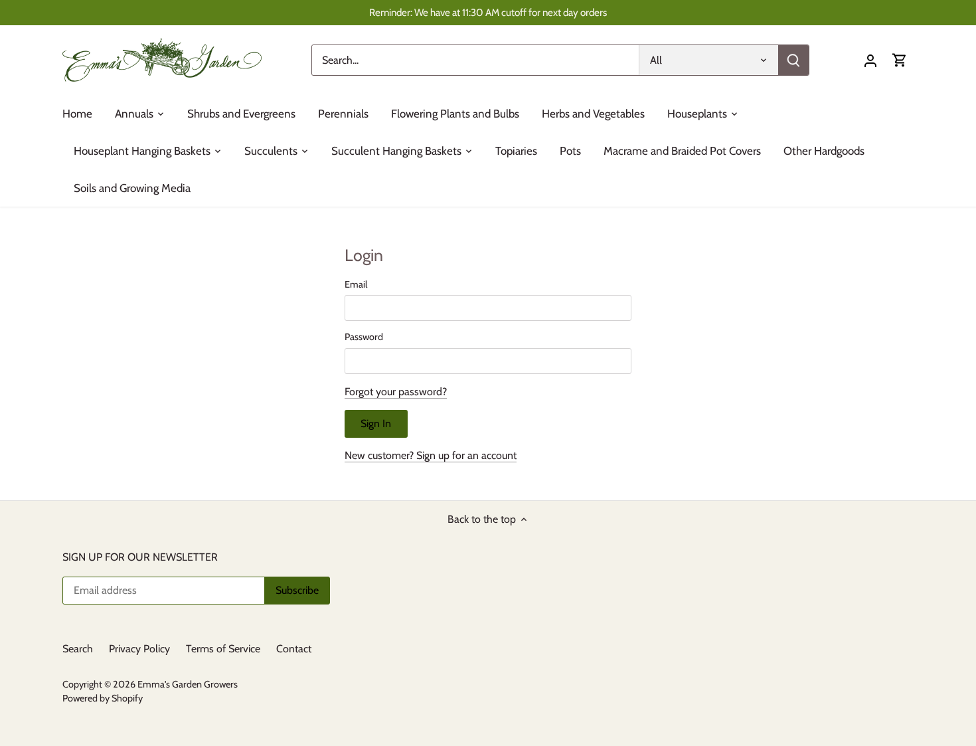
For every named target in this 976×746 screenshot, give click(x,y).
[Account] (870, 60)
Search (77, 648)
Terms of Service (223, 648)
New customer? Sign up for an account (431, 455)
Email (356, 284)
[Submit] (793, 60)
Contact (293, 648)
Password (364, 337)
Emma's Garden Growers (187, 684)
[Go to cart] (900, 60)
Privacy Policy (139, 648)
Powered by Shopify (102, 698)
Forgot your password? (396, 391)
